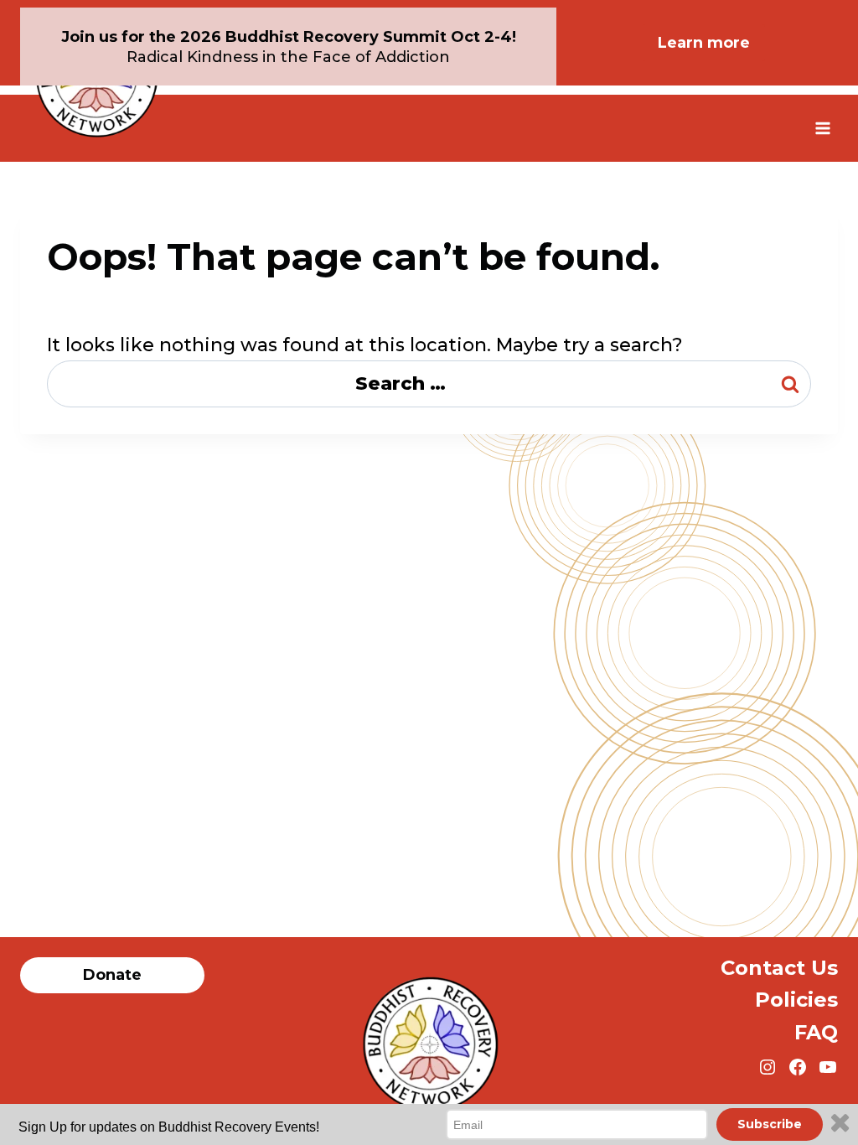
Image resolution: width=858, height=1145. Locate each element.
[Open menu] (822, 128)
